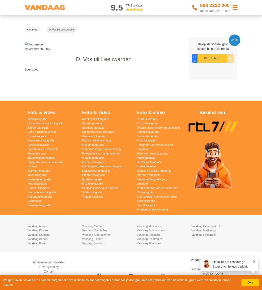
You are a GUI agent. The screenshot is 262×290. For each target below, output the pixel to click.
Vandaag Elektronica (149, 239)
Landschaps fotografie (96, 170)
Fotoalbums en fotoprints (42, 149)
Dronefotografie (37, 136)
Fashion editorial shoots (97, 140)
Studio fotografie (92, 192)
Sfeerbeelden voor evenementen (157, 196)
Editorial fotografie (148, 131)
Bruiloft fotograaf (37, 127)
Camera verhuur (147, 119)
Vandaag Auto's (37, 226)
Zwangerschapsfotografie (152, 209)
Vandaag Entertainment (96, 234)
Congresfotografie (93, 127)
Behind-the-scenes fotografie (45, 123)
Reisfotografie (145, 192)
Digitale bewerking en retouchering (158, 127)
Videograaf (34, 200)
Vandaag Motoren (93, 226)
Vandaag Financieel (149, 243)
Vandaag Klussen (38, 230)
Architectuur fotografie (96, 119)
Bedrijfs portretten (93, 123)
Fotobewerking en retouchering (101, 149)
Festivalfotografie (147, 136)
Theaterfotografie (92, 196)
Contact (49, 271)
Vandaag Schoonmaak (151, 230)
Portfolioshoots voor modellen (100, 188)
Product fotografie (38, 188)
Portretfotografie (37, 183)
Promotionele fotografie (41, 192)
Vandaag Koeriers (38, 234)
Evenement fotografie (40, 140)
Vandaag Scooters (148, 234)
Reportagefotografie (39, 196)
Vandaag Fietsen (92, 239)
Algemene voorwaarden (49, 262)
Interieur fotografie (93, 162)
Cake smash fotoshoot (41, 131)
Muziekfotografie (92, 183)
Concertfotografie (147, 123)
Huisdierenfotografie (149, 162)
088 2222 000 (215, 5)
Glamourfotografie (38, 170)
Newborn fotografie (39, 179)
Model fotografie (92, 179)
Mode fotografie (37, 175)
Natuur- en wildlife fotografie (154, 170)
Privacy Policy (49, 267)
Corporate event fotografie (98, 131)
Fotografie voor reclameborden (101, 153)
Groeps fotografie (93, 157)
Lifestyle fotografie (93, 175)
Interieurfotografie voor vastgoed (102, 166)
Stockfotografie (146, 205)
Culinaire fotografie (93, 136)
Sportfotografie (146, 200)
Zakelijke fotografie (39, 205)
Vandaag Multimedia (149, 226)
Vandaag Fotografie (203, 234)
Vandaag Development (205, 226)
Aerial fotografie (37, 119)
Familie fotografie (38, 144)
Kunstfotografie (146, 166)
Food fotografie (146, 140)
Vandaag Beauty (37, 239)
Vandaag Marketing (203, 230)
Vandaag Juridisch (93, 243)
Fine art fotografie (93, 144)
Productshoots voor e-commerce (157, 188)
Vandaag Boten (36, 243)
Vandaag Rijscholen (94, 230)
